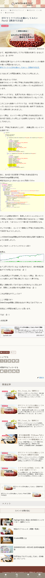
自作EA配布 (5, 352)
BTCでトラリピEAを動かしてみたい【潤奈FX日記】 (20, 67)
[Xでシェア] (2, 361)
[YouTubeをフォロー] (10, 371)
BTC (14, 352)
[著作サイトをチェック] (2, 371)
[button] (17, 361)
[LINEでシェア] (13, 361)
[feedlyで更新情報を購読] (14, 371)
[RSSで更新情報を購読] (18, 371)
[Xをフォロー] (6, 371)
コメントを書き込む (22, 510)
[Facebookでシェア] (5, 361)
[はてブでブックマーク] (9, 361)
